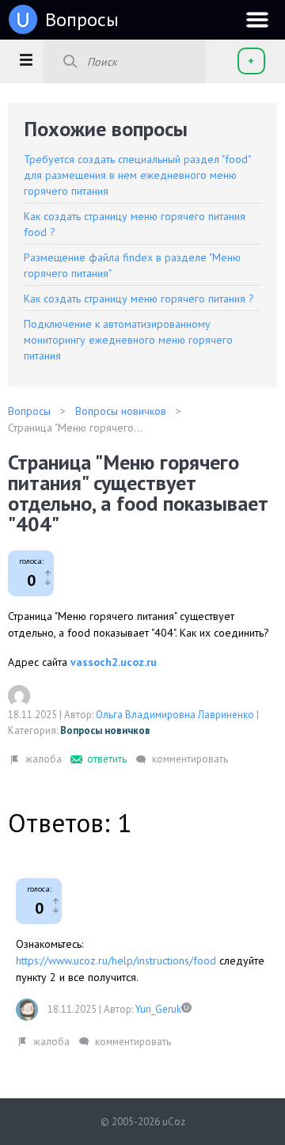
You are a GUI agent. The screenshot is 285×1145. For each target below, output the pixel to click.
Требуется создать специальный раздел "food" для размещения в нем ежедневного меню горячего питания (137, 175)
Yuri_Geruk (158, 1009)
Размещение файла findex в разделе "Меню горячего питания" (132, 265)
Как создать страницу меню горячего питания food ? (134, 224)
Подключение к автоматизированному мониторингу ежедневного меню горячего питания (128, 340)
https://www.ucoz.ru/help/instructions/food (116, 960)
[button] (26, 59)
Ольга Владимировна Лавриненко (175, 714)
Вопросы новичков (105, 730)
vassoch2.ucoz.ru (113, 662)
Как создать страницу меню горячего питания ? (139, 298)
